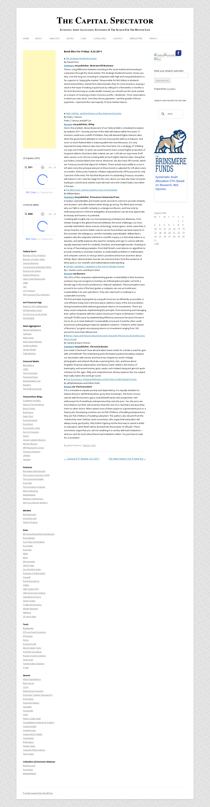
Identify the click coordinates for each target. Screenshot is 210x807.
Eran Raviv (28, 698)
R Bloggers (28, 742)
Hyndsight (28, 710)
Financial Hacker (31, 702)
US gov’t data (29, 616)
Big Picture (28, 412)
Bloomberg (28, 365)
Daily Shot (28, 416)
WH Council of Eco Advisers (36, 294)
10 (155, 228)
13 (169, 228)
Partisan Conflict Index (34, 573)
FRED (25, 553)
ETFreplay (28, 636)
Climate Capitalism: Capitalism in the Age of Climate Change (95, 266)
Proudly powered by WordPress (38, 793)
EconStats (28, 545)
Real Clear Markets (32, 341)
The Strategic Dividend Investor (81, 58)
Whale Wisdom (30, 608)
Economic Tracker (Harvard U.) (38, 694)
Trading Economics (32, 604)
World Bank (28, 318)
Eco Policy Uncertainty (34, 541)
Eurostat (27, 549)
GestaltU (27, 706)
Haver (26, 435)
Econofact (28, 424)
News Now (28, 337)
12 (165, 228)
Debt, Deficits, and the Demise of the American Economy (93, 113)
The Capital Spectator (105, 19)
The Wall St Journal (32, 388)
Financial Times (30, 377)
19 (165, 232)
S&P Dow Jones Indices (34, 592)
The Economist (30, 373)
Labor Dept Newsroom (34, 278)
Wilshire (27, 612)
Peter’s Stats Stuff (32, 718)
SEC (25, 286)
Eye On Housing (31, 431)
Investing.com (30, 518)
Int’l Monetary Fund (32, 310)
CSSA (25, 687)
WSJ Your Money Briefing (35, 502)
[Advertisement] (39, 99)
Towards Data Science (34, 749)
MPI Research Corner (33, 447)
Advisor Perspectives (33, 404)
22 (179, 232)
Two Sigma (28, 753)
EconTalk (27, 483)
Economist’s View (31, 428)
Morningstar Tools (32, 647)
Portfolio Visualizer (32, 651)
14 (174, 228)
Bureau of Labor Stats (34, 259)
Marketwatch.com (32, 380)
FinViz (26, 640)
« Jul (156, 243)
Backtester (28, 628)
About (38, 38)
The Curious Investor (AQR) (36, 475)
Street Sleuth (29, 349)
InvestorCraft (29, 643)
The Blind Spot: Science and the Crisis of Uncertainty (91, 189)
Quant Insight (29, 726)
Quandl (26, 577)
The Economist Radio (33, 479)
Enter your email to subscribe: (169, 70)
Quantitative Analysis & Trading (38, 722)
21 (174, 232)
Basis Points (29, 408)
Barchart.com (29, 514)
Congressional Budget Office (37, 267)
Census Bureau (30, 263)
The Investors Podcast (34, 486)
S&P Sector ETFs (31, 589)
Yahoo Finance (30, 522)
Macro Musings (30, 490)
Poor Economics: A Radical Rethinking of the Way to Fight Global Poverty (101, 379)
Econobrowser (30, 420)
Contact (117, 38)
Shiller (26, 585)
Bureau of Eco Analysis (34, 255)
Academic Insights (32, 400)
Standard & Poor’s (32, 596)
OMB (25, 282)
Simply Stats (29, 746)
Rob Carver (28, 683)
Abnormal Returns (32, 329)
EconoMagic (29, 537)
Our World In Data (32, 569)
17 (155, 232)
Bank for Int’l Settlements (35, 306)
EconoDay (28, 769)
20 (169, 232)
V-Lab (26, 667)
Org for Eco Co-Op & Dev (35, 314)
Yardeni (27, 459)
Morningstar (29, 561)
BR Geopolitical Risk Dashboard (38, 534)
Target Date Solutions (33, 663)
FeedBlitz (171, 88)
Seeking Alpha (30, 345)
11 (160, 228)
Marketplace (29, 494)
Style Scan (28, 659)
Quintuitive (28, 738)
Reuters (27, 384)
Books (70, 38)
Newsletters (136, 38)
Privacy (153, 38)
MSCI (25, 557)
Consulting (99, 38)
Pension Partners (31, 451)
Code (83, 38)
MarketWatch (29, 773)
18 (160, 232)
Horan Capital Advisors (34, 439)
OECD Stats (28, 565)
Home (26, 38)
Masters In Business (33, 498)
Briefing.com (29, 765)
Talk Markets (29, 353)
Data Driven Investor (33, 691)
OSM (25, 714)
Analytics (54, 38)
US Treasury (29, 290)
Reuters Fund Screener (34, 655)
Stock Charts (29, 600)
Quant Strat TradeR (33, 734)
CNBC (25, 369)
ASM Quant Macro (32, 679)
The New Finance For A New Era (127, 458)
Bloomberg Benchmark (34, 471)
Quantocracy (29, 730)
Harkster (27, 333)
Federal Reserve (31, 274)
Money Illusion (30, 443)
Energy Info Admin (32, 271)
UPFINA (26, 455)
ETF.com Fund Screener (34, 632)
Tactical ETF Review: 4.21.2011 (81, 458)
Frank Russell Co (31, 581)
